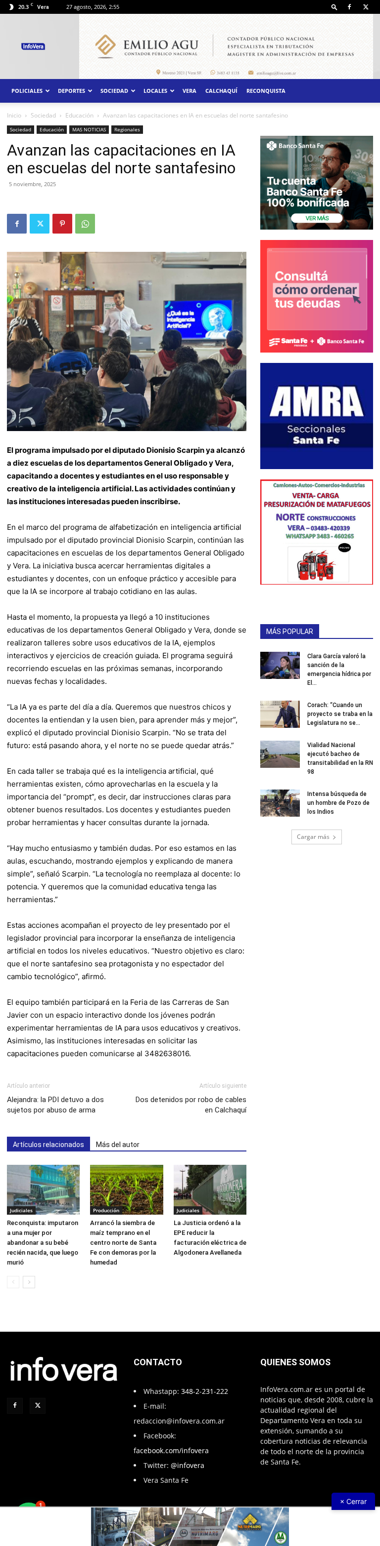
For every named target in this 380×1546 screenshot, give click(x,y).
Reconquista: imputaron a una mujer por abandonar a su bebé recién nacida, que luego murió (42, 1242)
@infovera (187, 1465)
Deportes (71, 90)
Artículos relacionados (48, 1145)
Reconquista (265, 90)
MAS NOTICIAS (89, 129)
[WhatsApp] (85, 224)
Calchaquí (221, 90)
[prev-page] (13, 1282)
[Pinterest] (62, 224)
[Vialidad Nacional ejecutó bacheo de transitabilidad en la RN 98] (280, 754)
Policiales (27, 90)
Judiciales (21, 1210)
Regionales (127, 129)
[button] (334, 6)
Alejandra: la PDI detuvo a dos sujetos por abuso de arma (55, 1104)
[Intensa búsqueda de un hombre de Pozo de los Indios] (280, 803)
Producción (106, 1210)
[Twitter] (365, 7)
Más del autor (118, 1145)
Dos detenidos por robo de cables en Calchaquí (191, 1104)
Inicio (14, 115)
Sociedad (114, 90)
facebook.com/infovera (171, 1450)
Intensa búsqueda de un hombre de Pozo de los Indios (338, 803)
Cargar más (313, 836)
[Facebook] (349, 7)
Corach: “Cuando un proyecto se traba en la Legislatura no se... (340, 714)
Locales (155, 90)
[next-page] (29, 1282)
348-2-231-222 (204, 1391)
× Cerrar (353, 1501)
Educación (79, 115)
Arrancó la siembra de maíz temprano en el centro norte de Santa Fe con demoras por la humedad (123, 1242)
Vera (189, 90)
